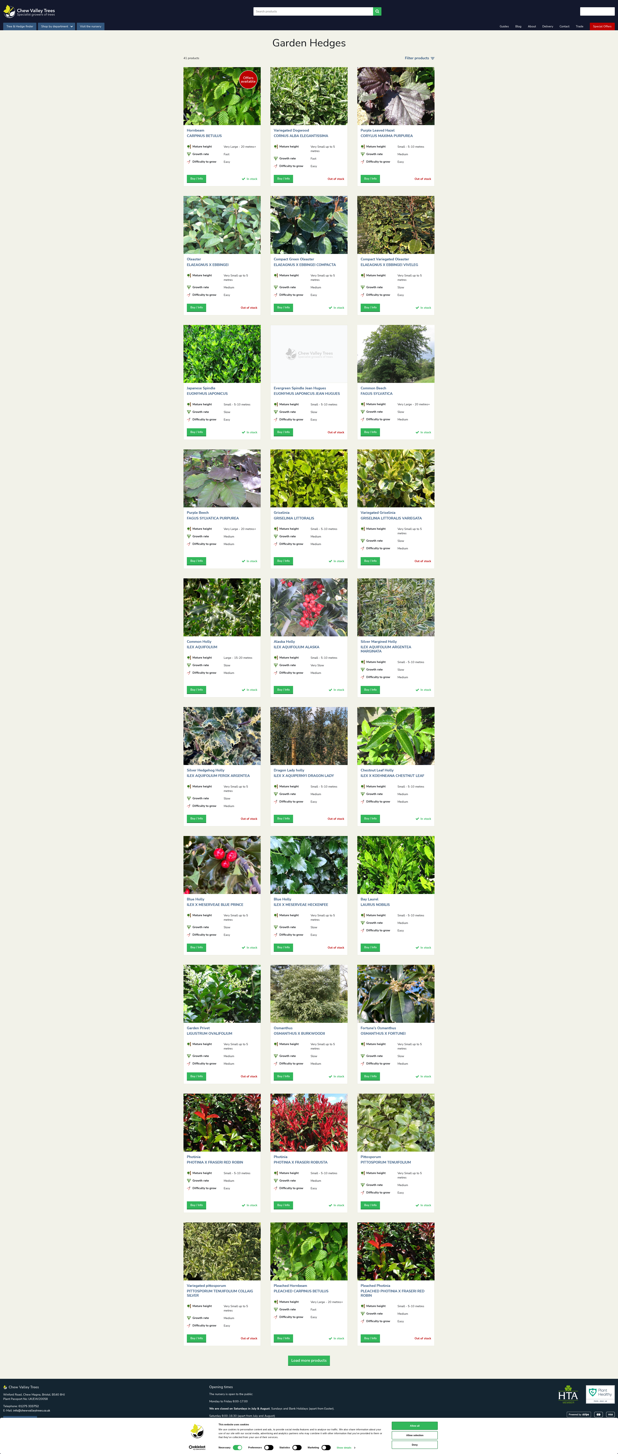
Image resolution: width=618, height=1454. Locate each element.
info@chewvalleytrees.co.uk (31, 1410)
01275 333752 (29, 1406)
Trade (579, 26)
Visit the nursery (90, 26)
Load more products (309, 1360)
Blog (518, 26)
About (532, 26)
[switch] (268, 1447)
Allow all (415, 1425)
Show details (344, 1447)
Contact (564, 26)
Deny (415, 1444)
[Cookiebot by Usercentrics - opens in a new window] (197, 1447)
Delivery (547, 26)
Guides (504, 26)
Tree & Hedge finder (19, 26)
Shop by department (54, 26)
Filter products (417, 58)
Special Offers (602, 26)
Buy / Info (196, 179)
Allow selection (414, 1435)
